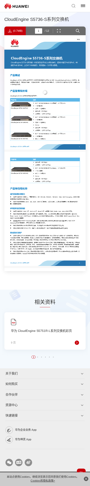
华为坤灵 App (23, 439)
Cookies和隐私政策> (43, 480)
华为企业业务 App (25, 429)
